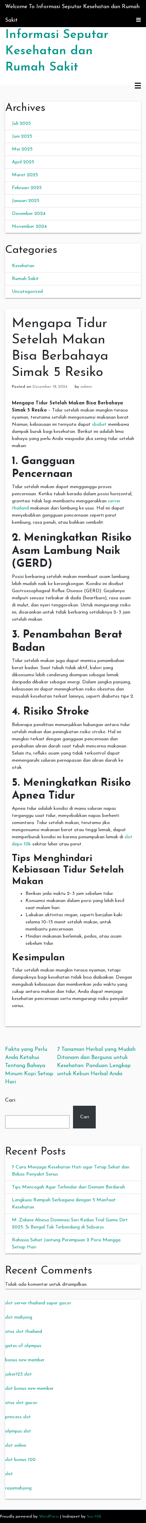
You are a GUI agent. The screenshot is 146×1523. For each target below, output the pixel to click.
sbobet (99, 424)
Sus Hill (94, 1517)
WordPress (49, 1517)
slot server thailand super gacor (38, 1303)
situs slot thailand (23, 1331)
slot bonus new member (29, 1388)
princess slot (18, 1417)
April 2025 (23, 162)
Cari (10, 1100)
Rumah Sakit (25, 278)
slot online (15, 1445)
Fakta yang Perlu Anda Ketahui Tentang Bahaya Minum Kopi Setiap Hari (29, 1066)
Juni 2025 (22, 136)
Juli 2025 (21, 123)
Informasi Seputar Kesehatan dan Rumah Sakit (56, 51)
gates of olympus (23, 1345)
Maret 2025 (25, 175)
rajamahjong (18, 1488)
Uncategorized (27, 291)
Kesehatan (23, 265)
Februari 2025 (27, 188)
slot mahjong (18, 1317)
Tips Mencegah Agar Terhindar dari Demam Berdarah (68, 1187)
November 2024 (29, 226)
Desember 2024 (28, 213)
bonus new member (24, 1360)
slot (9, 1474)
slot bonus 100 (20, 1459)
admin (86, 387)
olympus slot (18, 1431)
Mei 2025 (22, 149)
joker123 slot (18, 1374)
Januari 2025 (25, 200)
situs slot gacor (21, 1402)
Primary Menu (138, 86)
